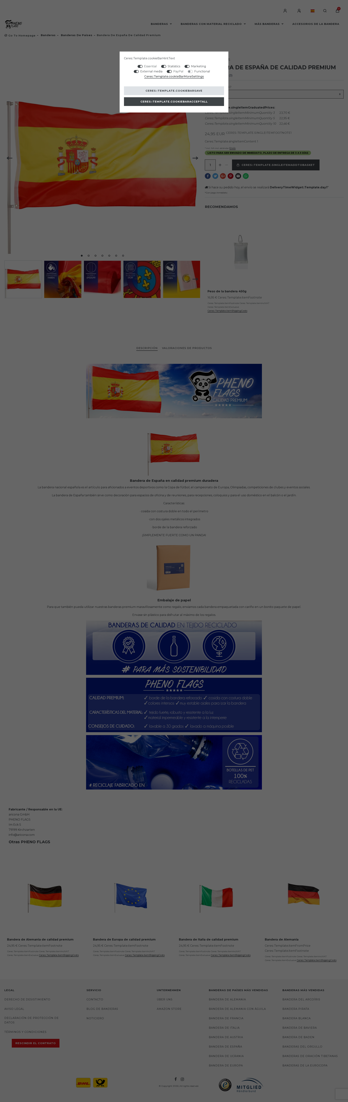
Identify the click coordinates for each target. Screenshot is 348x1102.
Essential (150, 66)
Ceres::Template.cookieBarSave (174, 90)
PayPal (178, 71)
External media (151, 71)
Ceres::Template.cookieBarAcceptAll (174, 101)
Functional (202, 71)
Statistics (174, 66)
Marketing (198, 66)
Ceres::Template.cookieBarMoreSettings (174, 76)
